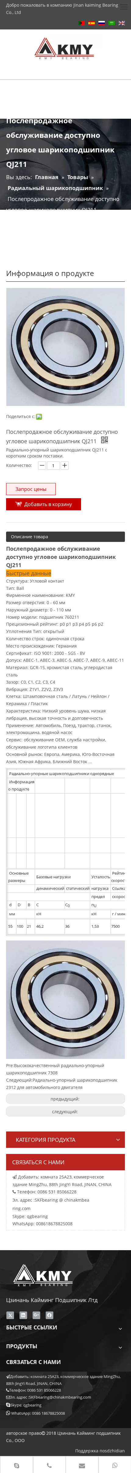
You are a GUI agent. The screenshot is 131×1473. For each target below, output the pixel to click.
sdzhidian (115, 1451)
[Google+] (36, 1315)
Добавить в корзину (48, 504)
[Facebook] (49, 1315)
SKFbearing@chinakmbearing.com (60, 1397)
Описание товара (29, 536)
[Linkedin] (23, 1315)
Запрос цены (31, 489)
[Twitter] (10, 1315)
